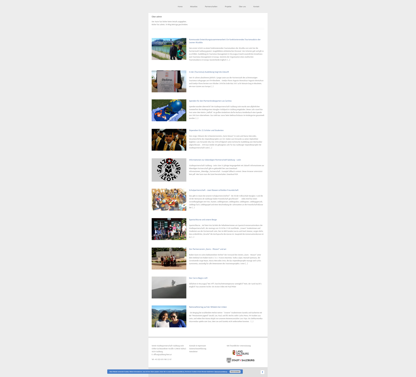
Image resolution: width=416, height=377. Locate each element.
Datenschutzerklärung (197, 348)
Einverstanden (235, 372)
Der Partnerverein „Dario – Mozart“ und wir (207, 249)
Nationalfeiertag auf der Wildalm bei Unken (208, 307)
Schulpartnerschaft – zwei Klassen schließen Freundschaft (213, 190)
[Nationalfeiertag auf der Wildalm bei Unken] (169, 316)
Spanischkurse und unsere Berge (203, 219)
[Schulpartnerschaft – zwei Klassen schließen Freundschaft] (169, 200)
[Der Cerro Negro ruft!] (169, 287)
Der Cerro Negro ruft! (198, 278)
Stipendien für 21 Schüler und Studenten (206, 130)
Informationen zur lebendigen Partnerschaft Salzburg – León (215, 160)
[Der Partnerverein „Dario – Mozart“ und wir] (169, 259)
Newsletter (193, 351)
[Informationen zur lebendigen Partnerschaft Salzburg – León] (169, 170)
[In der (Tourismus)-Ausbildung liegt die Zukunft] (169, 81)
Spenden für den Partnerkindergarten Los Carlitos (210, 101)
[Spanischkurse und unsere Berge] (169, 229)
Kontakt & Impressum (197, 345)
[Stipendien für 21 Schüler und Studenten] (169, 140)
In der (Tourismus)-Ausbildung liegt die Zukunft (209, 72)
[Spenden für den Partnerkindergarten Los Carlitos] (169, 110)
